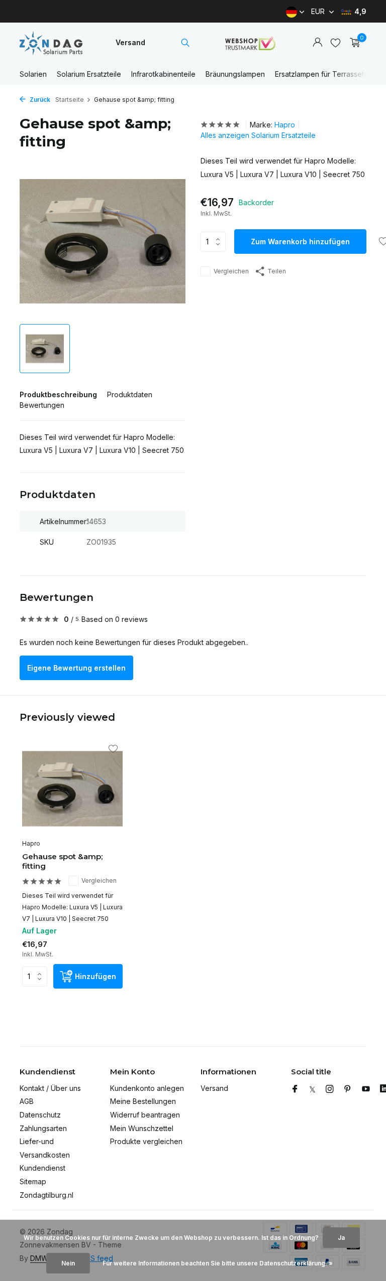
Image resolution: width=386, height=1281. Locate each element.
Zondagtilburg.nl (46, 1195)
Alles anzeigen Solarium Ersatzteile (258, 135)
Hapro (284, 124)
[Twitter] (312, 1089)
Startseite (69, 99)
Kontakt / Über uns (50, 1088)
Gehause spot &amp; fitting (62, 861)
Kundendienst (42, 1168)
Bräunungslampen (235, 74)
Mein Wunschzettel (141, 1128)
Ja (341, 1237)
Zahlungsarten (43, 1128)
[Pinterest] (348, 1089)
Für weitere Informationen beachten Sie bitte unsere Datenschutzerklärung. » (218, 1263)
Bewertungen (42, 405)
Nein (68, 1263)
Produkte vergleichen (146, 1141)
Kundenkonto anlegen (147, 1088)
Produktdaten (129, 394)
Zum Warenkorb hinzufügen (300, 241)
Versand (130, 42)
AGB (27, 1101)
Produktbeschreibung (58, 394)
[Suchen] (185, 43)
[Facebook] (295, 1089)
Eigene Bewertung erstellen (76, 668)
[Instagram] (330, 1089)
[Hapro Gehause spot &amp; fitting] (72, 789)
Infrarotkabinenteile (163, 74)
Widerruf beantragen (145, 1114)
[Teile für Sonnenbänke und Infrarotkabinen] (51, 43)
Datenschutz (40, 1114)
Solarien (33, 74)
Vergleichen (231, 271)
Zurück (39, 99)
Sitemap (33, 1181)
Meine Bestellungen (143, 1101)
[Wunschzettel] (335, 42)
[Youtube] (366, 1089)
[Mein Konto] (317, 42)
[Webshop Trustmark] (250, 43)
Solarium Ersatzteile (89, 74)
